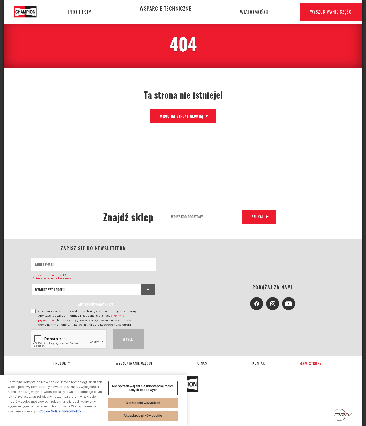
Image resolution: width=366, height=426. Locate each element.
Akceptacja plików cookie (143, 416)
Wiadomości (254, 12)
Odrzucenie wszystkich (142, 403)
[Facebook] (256, 303)
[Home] (29, 12)
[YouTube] (288, 303)
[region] (93, 400)
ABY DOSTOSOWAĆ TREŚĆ (96, 304)
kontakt (259, 363)
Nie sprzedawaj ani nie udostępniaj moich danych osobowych (143, 388)
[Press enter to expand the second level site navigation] (165, 21)
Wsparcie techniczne (165, 8)
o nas (202, 363)
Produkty (79, 12)
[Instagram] (272, 303)
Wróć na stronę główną (181, 116)
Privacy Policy (71, 411)
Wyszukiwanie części (331, 12)
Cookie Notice (50, 411)
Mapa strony (311, 363)
